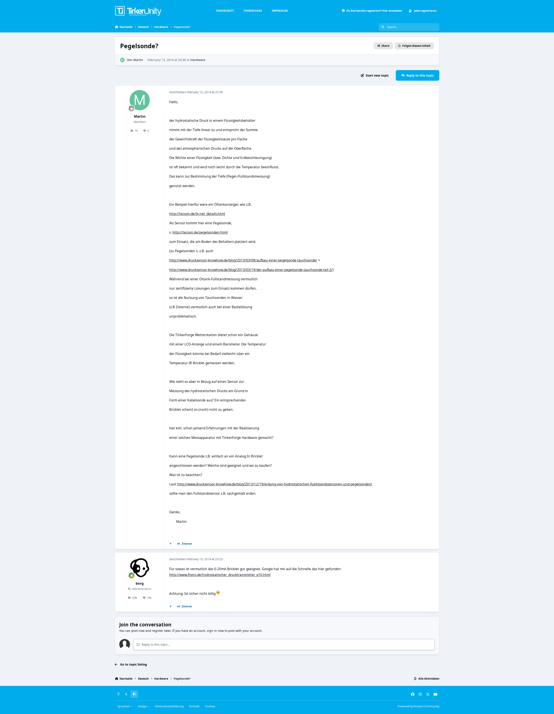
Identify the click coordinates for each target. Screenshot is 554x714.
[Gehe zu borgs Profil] (140, 567)
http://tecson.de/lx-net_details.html (197, 214)
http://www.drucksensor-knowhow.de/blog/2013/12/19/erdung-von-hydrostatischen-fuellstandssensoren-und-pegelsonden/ (274, 484)
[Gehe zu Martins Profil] (122, 60)
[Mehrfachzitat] (170, 543)
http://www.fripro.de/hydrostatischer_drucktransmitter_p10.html (220, 575)
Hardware (197, 60)
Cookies (210, 706)
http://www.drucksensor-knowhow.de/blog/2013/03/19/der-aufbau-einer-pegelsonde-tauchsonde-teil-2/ (251, 270)
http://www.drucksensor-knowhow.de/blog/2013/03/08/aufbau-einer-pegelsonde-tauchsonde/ (243, 260)
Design (142, 706)
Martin (138, 60)
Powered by (418, 706)
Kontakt (194, 706)
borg (140, 583)
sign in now (215, 631)
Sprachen (124, 706)
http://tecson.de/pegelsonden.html (200, 232)
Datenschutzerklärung (169, 706)
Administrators (141, 589)
